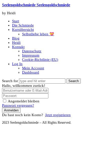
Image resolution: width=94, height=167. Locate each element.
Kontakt (18, 47)
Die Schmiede (23, 25)
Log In (17, 64)
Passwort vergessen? (18, 105)
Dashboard (30, 72)
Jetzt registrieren (58, 115)
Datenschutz (31, 51)
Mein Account (33, 68)
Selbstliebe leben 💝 (38, 34)
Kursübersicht (23, 30)
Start (15, 21)
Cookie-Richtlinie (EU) (40, 60)
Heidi (16, 43)
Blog (16, 38)
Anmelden (11, 110)
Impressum (30, 55)
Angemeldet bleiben (23, 101)
